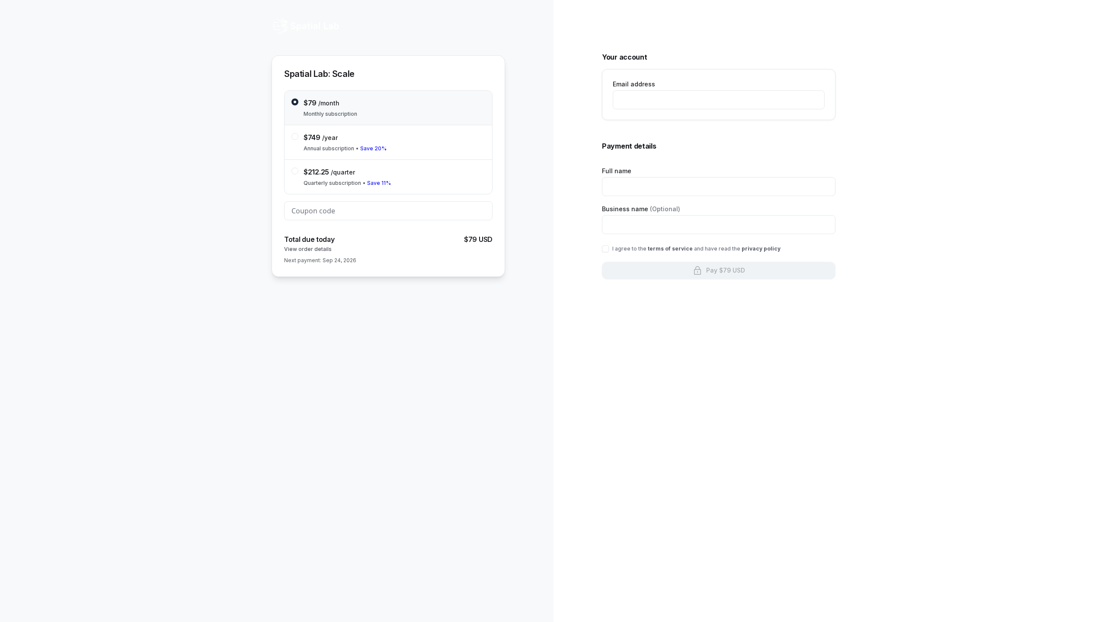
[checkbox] (605, 248)
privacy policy (761, 248)
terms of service (670, 248)
